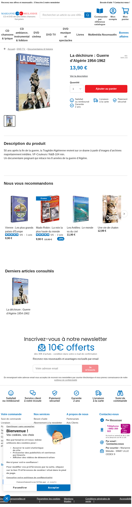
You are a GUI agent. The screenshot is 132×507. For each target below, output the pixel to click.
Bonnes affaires (124, 34)
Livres (80, 34)
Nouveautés (109, 34)
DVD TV (51, 34)
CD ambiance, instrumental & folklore (21, 35)
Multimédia (94, 34)
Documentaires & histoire (40, 49)
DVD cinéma (36, 34)
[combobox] (66, 16)
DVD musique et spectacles (65, 35)
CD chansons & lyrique (7, 34)
